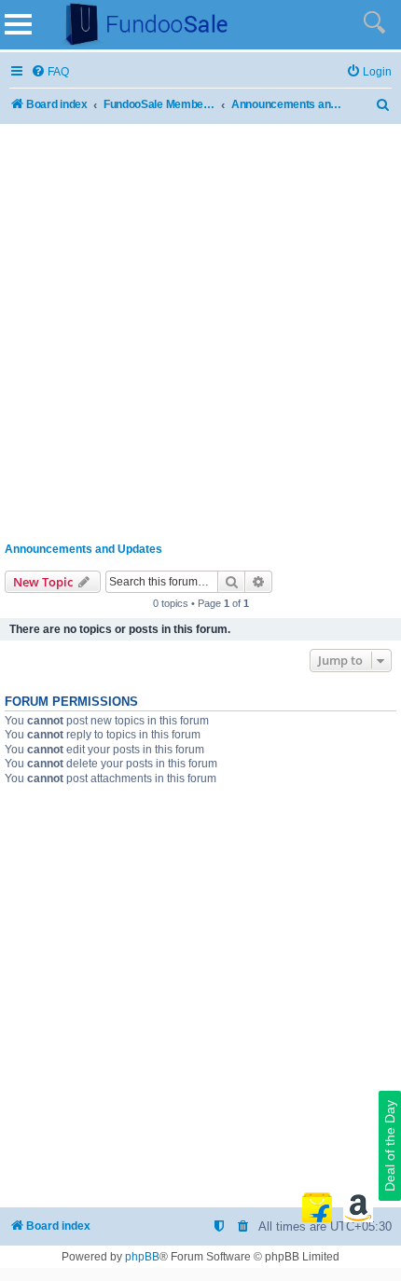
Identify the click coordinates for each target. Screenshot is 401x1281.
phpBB (142, 1256)
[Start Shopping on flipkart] (317, 1207)
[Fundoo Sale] (139, 24)
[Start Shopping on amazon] (358, 1207)
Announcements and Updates (83, 549)
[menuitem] (50, 72)
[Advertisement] (200, 329)
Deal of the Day (389, 1145)
